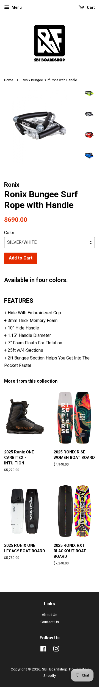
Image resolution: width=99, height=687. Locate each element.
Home (8, 80)
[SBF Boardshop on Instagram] (56, 650)
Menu (16, 7)
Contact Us (49, 622)
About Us (49, 614)
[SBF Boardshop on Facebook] (43, 650)
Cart (90, 7)
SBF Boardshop (54, 669)
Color (9, 232)
